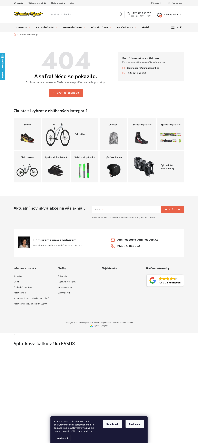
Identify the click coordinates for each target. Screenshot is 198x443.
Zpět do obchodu (68, 93)
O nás (16, 281)
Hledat (121, 14)
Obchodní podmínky (23, 287)
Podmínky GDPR (21, 292)
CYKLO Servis (64, 292)
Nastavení (62, 437)
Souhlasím (134, 423)
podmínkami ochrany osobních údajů (137, 217)
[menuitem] (23, 27)
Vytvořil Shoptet (101, 326)
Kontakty (18, 276)
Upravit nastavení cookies (122, 322)
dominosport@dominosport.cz (143, 67)
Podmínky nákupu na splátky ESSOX (30, 303)
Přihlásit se (173, 209)
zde (90, 431)
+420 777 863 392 (141, 13)
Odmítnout (112, 423)
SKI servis (18, 3)
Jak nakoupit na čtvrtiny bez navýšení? (32, 298)
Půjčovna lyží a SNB (37, 3)
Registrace (177, 3)
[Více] (176, 27)
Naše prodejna (58, 3)
